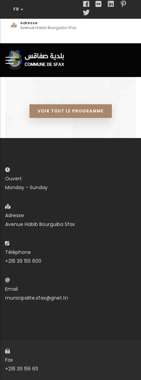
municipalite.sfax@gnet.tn (36, 297)
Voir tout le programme (71, 111)
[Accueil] (37, 58)
